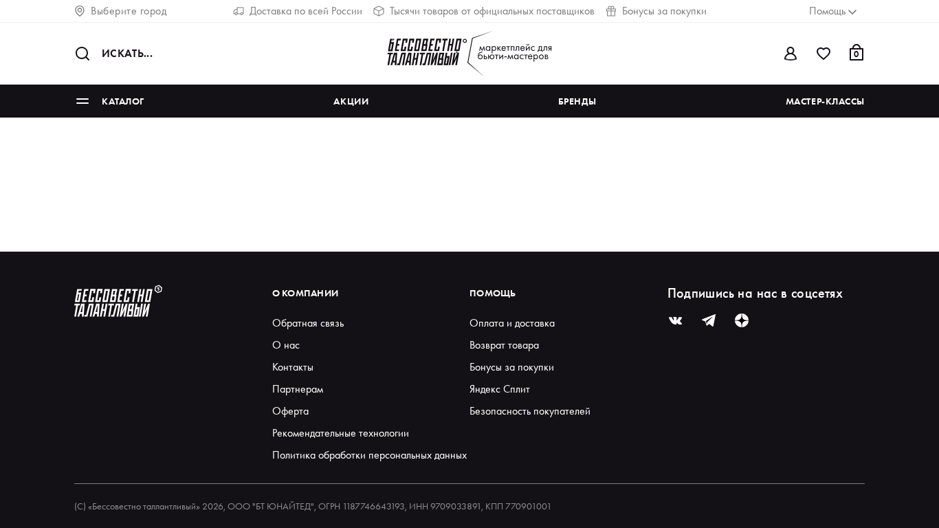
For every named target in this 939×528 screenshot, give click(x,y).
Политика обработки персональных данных (369, 455)
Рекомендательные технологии (340, 433)
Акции (350, 101)
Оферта (290, 411)
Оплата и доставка (512, 323)
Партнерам (297, 389)
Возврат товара (504, 345)
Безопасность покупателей (530, 411)
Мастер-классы (825, 101)
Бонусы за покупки (664, 10)
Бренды (577, 101)
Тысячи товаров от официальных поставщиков (492, 10)
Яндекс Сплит (500, 389)
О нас (286, 345)
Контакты (292, 367)
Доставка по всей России (306, 10)
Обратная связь (308, 323)
